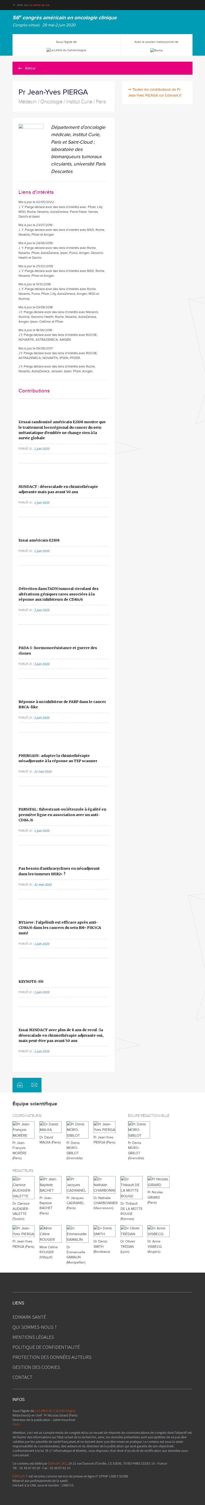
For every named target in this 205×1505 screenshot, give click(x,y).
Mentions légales (33, 1337)
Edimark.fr (20, 1476)
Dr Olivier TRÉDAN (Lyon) (127, 1247)
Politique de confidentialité (46, 1347)
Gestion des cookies (36, 1367)
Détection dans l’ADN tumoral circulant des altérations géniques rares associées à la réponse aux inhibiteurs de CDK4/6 (58, 594)
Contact (22, 1377)
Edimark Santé (29, 1317)
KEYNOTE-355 (31, 981)
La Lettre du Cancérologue (47, 5)
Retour (30, 68)
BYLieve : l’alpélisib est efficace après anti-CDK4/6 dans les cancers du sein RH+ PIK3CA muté (59, 927)
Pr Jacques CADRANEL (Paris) (75, 1203)
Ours (16, 1424)
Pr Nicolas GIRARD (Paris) (155, 1197)
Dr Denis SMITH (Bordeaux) (102, 1247)
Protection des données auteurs (52, 1357)
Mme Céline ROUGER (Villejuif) (49, 1252)
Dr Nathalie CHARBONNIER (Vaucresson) (106, 1203)
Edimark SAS (57, 1463)
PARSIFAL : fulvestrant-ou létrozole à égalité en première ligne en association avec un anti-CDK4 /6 (62, 814)
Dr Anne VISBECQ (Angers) (155, 1247)
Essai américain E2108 (39, 540)
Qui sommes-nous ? (34, 1327)
